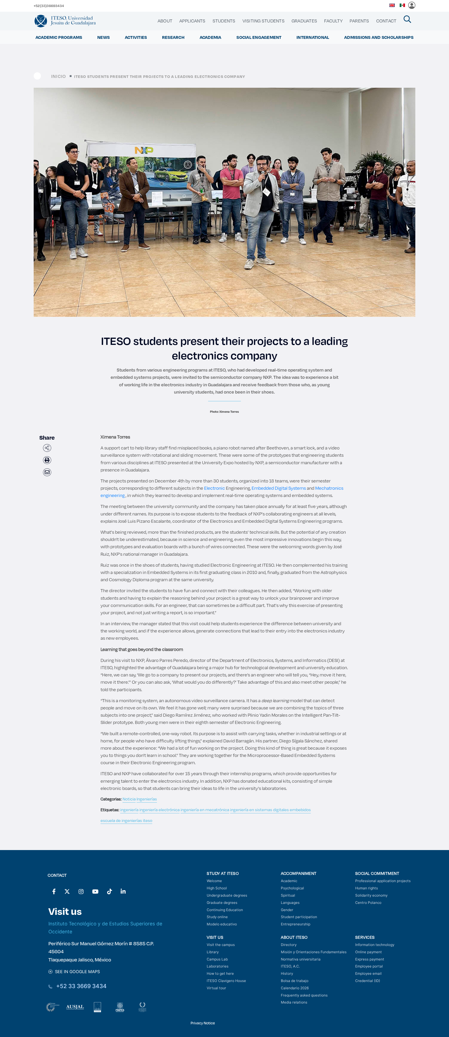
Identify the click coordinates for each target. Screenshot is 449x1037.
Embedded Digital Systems (279, 488)
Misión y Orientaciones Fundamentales (314, 952)
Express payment (369, 959)
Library (213, 952)
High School (217, 888)
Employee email (368, 973)
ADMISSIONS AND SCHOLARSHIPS (378, 37)
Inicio (58, 76)
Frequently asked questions (304, 995)
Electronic (214, 488)
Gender (287, 910)
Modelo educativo (222, 924)
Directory (289, 944)
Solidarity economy (371, 895)
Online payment (368, 952)
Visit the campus (221, 944)
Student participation (299, 917)
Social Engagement (258, 37)
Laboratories (217, 966)
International (313, 37)
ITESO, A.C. (290, 966)
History (287, 973)
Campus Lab (217, 959)
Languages (290, 902)
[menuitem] (165, 21)
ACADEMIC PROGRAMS (59, 37)
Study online (217, 917)
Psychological (292, 888)
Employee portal (369, 966)
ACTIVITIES (136, 37)
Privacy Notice (203, 1023)
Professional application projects (383, 881)
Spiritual (288, 895)
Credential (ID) (367, 981)
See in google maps (76, 971)
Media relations (294, 1002)
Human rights (366, 888)
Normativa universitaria (301, 959)
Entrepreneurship (295, 924)
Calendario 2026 (295, 988)
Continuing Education (225, 910)
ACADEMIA (210, 37)
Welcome (214, 881)
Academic (289, 881)
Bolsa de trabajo (294, 981)
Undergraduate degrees (227, 895)
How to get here (220, 973)
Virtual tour (216, 988)
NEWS (103, 37)
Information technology (374, 944)
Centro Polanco (368, 902)
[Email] (47, 472)
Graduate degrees (222, 902)
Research (173, 37)
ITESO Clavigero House (226, 981)
